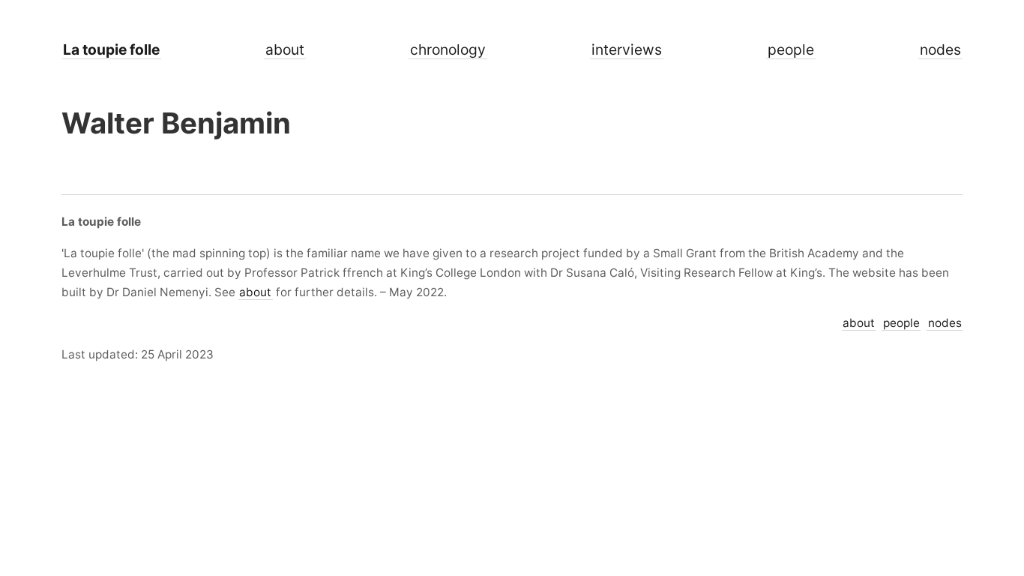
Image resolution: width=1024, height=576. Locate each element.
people (791, 49)
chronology (448, 49)
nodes (940, 49)
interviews (626, 49)
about (284, 49)
